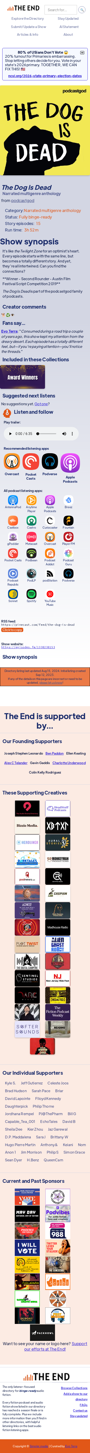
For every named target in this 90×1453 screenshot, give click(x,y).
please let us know (51, 682)
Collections (55, 359)
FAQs (84, 1405)
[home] (23, 9)
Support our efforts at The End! (55, 1346)
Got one (41, 404)
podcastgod (22, 201)
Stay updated (79, 1416)
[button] (27, 18)
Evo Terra (9, 331)
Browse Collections (74, 1388)
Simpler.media (39, 1446)
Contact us (80, 1410)
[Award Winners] (22, 377)
